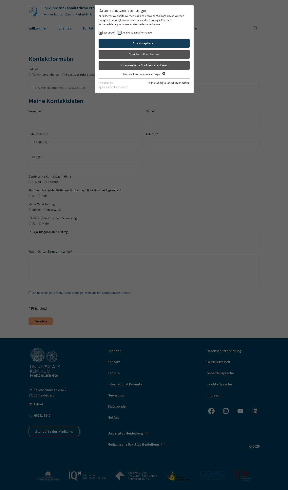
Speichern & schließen (144, 54)
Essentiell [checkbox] (109, 32)
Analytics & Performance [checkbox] (137, 32)
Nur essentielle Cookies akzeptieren (144, 65)
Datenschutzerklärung (176, 82)
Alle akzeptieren (144, 43)
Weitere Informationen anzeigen (142, 74)
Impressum (155, 82)
